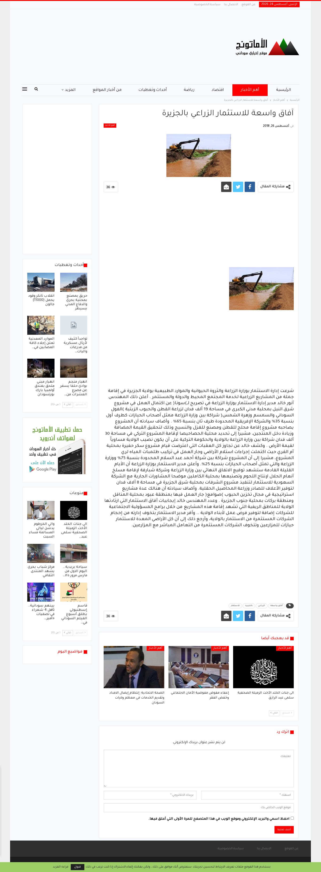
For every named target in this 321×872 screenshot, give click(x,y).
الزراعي (261, 606)
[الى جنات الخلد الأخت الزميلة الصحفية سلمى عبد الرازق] (263, 667)
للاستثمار (235, 606)
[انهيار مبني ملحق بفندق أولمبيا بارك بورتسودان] (41, 368)
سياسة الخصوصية (207, 4)
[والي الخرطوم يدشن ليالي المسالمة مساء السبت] (41, 510)
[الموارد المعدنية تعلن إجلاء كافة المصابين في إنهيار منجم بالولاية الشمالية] (41, 325)
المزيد (70, 90)
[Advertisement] (113, 47)
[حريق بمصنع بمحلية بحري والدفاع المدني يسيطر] (73, 282)
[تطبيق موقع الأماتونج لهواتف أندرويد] (57, 450)
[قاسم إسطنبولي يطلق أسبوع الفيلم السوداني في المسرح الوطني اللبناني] (73, 592)
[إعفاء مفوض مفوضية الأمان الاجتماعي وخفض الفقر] (198, 667)
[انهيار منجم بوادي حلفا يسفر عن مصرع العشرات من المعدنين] (73, 368)
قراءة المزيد (60, 867)
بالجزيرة (249, 606)
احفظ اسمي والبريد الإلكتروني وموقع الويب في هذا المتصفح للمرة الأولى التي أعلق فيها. (219, 819)
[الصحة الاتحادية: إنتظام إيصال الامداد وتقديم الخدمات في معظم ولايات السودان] (134, 667)
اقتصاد (217, 90)
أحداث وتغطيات (152, 90)
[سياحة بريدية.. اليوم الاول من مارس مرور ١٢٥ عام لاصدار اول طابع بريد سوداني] (73, 553)
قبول (77, 867)
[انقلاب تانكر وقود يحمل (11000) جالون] (41, 282)
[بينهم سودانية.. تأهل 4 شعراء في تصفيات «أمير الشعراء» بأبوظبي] (41, 592)
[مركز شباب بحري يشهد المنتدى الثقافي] (41, 553)
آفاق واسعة (276, 606)
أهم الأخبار (250, 90)
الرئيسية (283, 90)
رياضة (189, 90)
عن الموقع (248, 4)
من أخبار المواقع (107, 90)
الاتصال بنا (231, 4)
